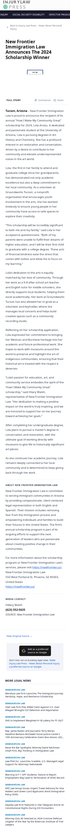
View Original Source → (19, 636)
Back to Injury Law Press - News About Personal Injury (36, 27)
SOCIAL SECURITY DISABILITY (28, 14)
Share (60, 100)
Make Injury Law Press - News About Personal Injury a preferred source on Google (34, 663)
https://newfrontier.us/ (47, 567)
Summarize (44, 100)
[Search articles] (65, 4)
